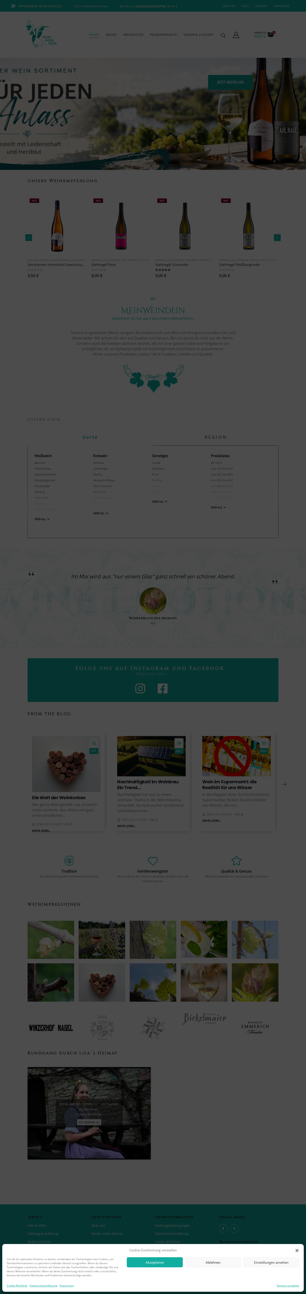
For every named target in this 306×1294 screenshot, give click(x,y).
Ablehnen (213, 1262)
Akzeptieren (155, 1262)
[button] (297, 1250)
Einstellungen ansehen (271, 1262)
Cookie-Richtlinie (17, 1285)
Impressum (67, 1285)
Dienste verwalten (288, 1285)
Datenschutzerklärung (43, 1285)
